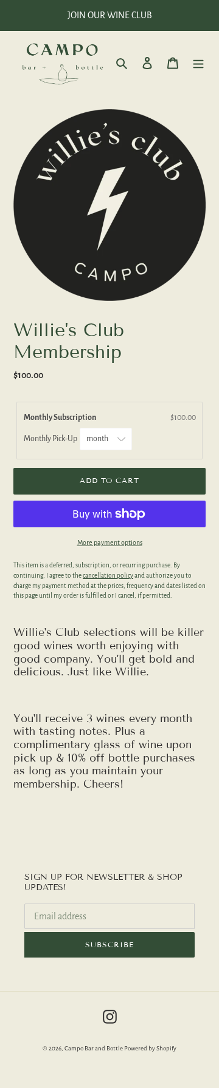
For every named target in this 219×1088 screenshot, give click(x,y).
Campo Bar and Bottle (93, 1048)
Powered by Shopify (150, 1048)
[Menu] (198, 62)
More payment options (109, 542)
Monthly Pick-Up (51, 438)
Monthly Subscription (61, 417)
